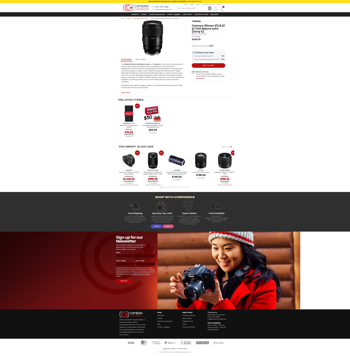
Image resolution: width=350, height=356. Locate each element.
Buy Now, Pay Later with (200, 46)
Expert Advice (189, 213)
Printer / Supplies (173, 14)
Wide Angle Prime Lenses (140, 18)
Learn (198, 4)
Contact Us (212, 312)
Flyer (185, 4)
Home (122, 18)
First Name (121, 261)
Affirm (156, 226)
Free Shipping (135, 213)
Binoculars (215, 14)
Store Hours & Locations (216, 315)
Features (126, 59)
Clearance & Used (201, 14)
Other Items (187, 14)
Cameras (134, 14)
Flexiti (168, 226)
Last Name (140, 261)
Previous (224, 147)
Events (192, 4)
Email (118, 253)
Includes (141, 59)
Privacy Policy (182, 349)
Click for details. (194, 1)
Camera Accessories (157, 14)
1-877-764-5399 (161, 7)
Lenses (143, 14)
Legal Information (169, 349)
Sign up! (124, 281)
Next (229, 147)
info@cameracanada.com (163, 9)
